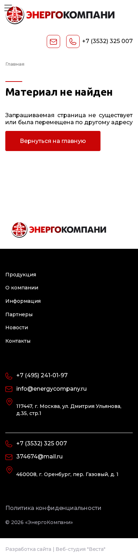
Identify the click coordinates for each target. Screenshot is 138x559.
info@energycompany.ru (51, 388)
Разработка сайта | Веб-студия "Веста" (55, 549)
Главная (14, 64)
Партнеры (19, 314)
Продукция (20, 274)
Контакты (17, 341)
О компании (21, 287)
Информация (23, 301)
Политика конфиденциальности (53, 508)
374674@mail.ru (39, 456)
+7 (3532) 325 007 (107, 41)
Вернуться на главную (53, 141)
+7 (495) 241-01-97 (42, 375)
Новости (16, 327)
